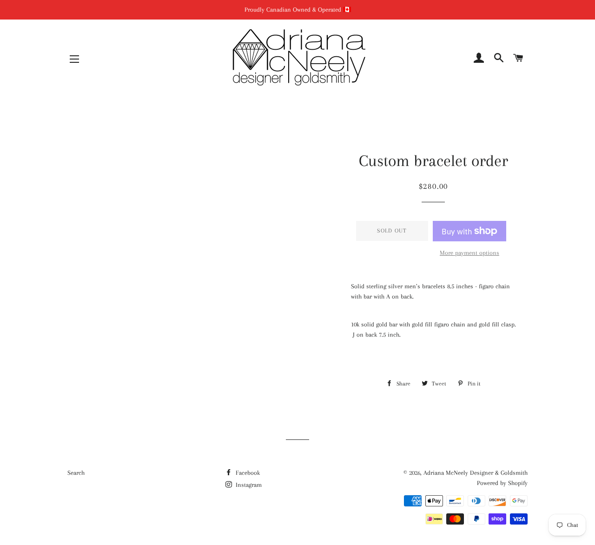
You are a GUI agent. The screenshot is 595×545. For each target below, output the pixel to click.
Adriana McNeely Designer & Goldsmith (475, 472)
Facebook (247, 472)
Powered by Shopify (502, 482)
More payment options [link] (469, 252)
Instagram (248, 484)
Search (76, 472)
